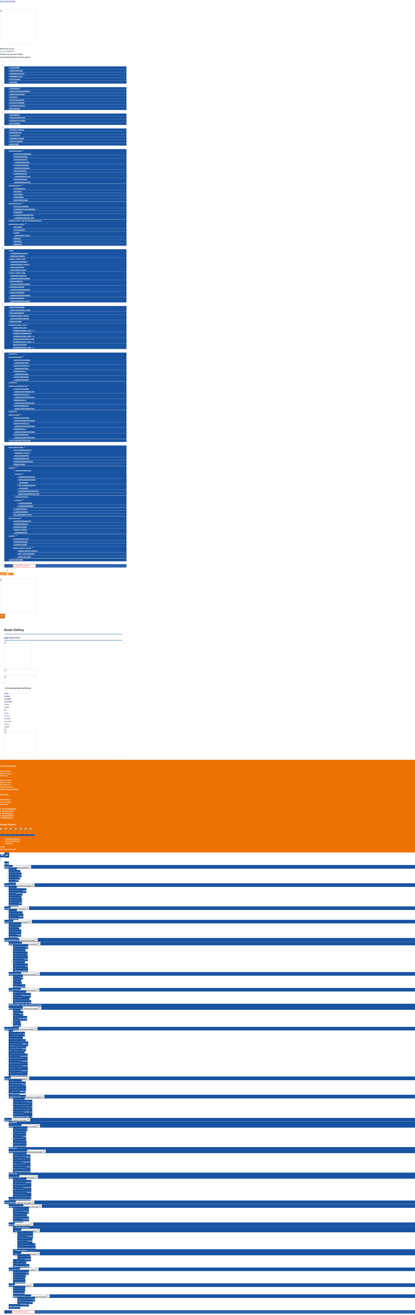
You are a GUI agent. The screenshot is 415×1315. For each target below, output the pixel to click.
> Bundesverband (20, 524)
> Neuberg (17, 241)
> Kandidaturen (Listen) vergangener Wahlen (19, 317)
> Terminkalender (16, 138)
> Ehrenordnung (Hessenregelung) (21, 175)
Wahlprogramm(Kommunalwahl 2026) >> (23, 346)
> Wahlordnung (19, 171)
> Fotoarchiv (14, 135)
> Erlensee (17, 227)
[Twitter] (7, 575)
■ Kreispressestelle (7, 811)
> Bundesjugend (20, 527)
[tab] (63, 695)
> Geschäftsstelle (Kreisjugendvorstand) (24, 425)
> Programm (18, 197)
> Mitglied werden (21, 206)
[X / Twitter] (27, 835)
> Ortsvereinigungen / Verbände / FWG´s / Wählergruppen (22, 453)
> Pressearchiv (15, 133)
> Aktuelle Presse (16, 130)
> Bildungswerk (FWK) (22, 515)
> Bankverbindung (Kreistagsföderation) (23, 407)
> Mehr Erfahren (16, 560)
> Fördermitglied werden (24, 209)
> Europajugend (20, 545)
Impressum (9, 843)
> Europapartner (20, 542)
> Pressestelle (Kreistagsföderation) (23, 401)
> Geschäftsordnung (22, 154)
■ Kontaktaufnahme (7, 815)
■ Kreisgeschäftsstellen (8, 809)
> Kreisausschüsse (17, 94)
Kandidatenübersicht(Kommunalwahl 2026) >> (23, 335)
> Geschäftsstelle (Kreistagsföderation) (23, 396)
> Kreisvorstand (16, 71)
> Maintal (17, 238)
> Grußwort (14, 68)
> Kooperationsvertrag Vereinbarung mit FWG (23, 216)
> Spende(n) (17, 212)
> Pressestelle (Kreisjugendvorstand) (24, 430)
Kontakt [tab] (7, 699)
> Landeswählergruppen (28, 491)
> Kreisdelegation (16, 73)
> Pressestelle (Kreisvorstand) (21, 373)
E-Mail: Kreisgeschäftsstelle (9, 789)
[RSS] (9, 575)
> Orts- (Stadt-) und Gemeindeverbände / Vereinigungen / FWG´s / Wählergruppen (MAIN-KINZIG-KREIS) (19, 264)
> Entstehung (14, 79)
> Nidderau (17, 244)
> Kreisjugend (19, 464)
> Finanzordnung (20, 157)
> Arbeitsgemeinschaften (28, 494)
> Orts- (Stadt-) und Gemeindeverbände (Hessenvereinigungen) (19, 275)
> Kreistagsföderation (23, 461)
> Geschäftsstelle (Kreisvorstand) (21, 367)
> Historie (13, 82)
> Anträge (13, 97)
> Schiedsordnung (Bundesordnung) (21, 166)
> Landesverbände (25, 506)
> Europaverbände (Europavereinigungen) (19, 299)
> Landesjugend (20, 509)
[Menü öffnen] (2, 616)
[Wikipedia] (32, 835)
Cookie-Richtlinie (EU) (12, 841)
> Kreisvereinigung (21, 459)
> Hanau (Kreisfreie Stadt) (21, 234)
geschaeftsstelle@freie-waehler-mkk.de (15, 57)
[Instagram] (5, 575)
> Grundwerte (19, 189)
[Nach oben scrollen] (2, 855)
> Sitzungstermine (16, 103)
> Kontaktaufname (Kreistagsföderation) (23, 390)
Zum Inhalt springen (7, 1)
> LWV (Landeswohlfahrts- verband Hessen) (18, 253)
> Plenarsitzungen (17, 106)
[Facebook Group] (7, 835)
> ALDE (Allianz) (24, 557)
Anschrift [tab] (8, 702)
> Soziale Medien (16, 141)
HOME (8, 61)
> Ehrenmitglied (15, 76)
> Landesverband (24, 503)
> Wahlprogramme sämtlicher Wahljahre (19, 309)
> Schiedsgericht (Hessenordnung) (21, 161)
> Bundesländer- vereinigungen (20, 531)
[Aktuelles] (17, 835)
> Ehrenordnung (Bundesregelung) (22, 181)
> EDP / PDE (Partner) (26, 554)
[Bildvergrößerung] (17, 668)
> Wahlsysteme (15, 321)
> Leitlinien (18, 194)
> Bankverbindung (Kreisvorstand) (21, 378)
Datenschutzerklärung (12, 839)
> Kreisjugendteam (17, 118)
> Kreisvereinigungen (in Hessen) (26, 481)
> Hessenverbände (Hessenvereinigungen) (19, 288)
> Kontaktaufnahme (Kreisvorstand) (21, 361)
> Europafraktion (20, 539)
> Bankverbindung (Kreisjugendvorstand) (24, 436)
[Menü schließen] (0, 859)
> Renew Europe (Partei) (27, 551)
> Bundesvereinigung (22, 521)
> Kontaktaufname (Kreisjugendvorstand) (24, 419)
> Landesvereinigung (26, 477)
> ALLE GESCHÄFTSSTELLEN (19, 440)
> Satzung (17, 191)
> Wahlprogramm (20, 200)
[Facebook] (1, 575)
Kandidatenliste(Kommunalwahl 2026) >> (23, 329)
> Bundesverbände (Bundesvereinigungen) (19, 294)
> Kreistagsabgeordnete (19, 91)
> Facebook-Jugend (17, 121)
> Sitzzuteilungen (16, 100)
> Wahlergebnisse (16, 313)
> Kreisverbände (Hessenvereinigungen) (19, 283)
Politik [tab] (6, 707)
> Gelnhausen (19, 230)
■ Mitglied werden (6, 818)
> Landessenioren (20, 512)
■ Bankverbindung (6, 813)
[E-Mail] (12, 575)
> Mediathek (14, 144)
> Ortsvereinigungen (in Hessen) (26, 487)
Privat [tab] (6, 704)
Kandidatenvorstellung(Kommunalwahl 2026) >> (23, 340)
